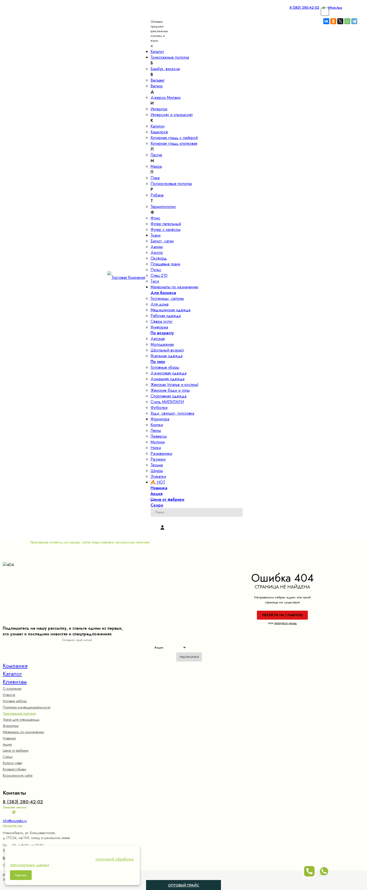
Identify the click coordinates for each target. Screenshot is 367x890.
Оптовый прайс (194, 884)
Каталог (12, 674)
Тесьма (157, 465)
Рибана (157, 195)
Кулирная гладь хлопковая (174, 143)
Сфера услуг (162, 321)
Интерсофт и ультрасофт (172, 115)
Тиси (155, 281)
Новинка (9, 738)
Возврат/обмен (14, 769)
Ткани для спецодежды (21, 719)
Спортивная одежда (168, 396)
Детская (158, 339)
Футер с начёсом (166, 229)
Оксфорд (159, 258)
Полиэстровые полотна (171, 183)
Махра (156, 166)
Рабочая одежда (166, 316)
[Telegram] (354, 21)
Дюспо (157, 252)
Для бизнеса (163, 293)
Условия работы (15, 701)
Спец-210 (159, 275)
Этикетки (158, 476)
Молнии (158, 442)
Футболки (159, 407)
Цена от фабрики (15, 750)
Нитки (156, 448)
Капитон (158, 126)
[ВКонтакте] (326, 21)
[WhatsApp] (347, 21)
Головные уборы (165, 367)
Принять (21, 875)
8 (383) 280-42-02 (304, 7)
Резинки (158, 459)
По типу (158, 361)
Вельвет (158, 80)
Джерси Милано (166, 97)
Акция (7, 744)
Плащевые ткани (165, 264)
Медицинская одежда (170, 310)
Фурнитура (10, 725)
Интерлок (159, 109)
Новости (9, 694)
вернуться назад (285, 623)
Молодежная (162, 344)
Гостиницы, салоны (167, 298)
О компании (12, 688)
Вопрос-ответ (12, 762)
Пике (155, 178)
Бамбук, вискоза (165, 69)
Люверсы (159, 436)
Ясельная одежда (167, 356)
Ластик (156, 155)
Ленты (156, 430)
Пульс (156, 270)
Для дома (160, 304)
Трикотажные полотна (19, 713)
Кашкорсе (159, 132)
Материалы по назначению (23, 731)
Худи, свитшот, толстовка (172, 413)
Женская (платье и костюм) (174, 384)
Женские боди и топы (170, 390)
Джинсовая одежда (168, 373)
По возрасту (162, 333)
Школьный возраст (167, 350)
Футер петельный (166, 224)
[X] (340, 21)
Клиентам (15, 682)
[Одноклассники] (333, 21)
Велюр (157, 86)
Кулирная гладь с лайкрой (174, 138)
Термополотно (163, 206)
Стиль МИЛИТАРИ (167, 402)
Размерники (161, 453)
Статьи (7, 756)
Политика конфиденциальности (26, 707)
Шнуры (157, 471)
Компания (15, 666)
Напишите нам (12, 825)
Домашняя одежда (167, 379)
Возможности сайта (17, 775)
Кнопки (157, 425)
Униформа (159, 327)
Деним (157, 247)
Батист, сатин (162, 241)
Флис (155, 218)
